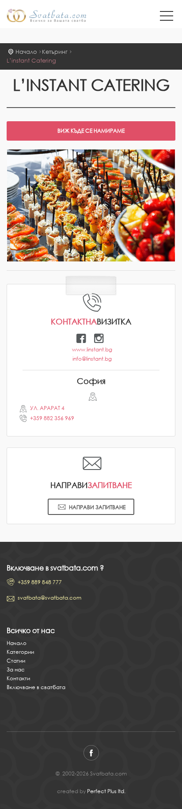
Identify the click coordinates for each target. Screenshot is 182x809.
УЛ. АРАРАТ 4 (47, 408)
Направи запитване (97, 507)
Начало (26, 52)
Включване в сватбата (36, 687)
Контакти (18, 678)
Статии (16, 660)
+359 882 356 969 (52, 418)
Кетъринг (55, 52)
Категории (20, 652)
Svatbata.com (46, 16)
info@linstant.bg (92, 358)
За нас (16, 669)
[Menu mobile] (166, 17)
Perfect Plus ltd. (106, 791)
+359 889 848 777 (40, 582)
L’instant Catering (31, 60)
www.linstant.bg (92, 349)
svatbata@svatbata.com (49, 597)
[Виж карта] (91, 398)
